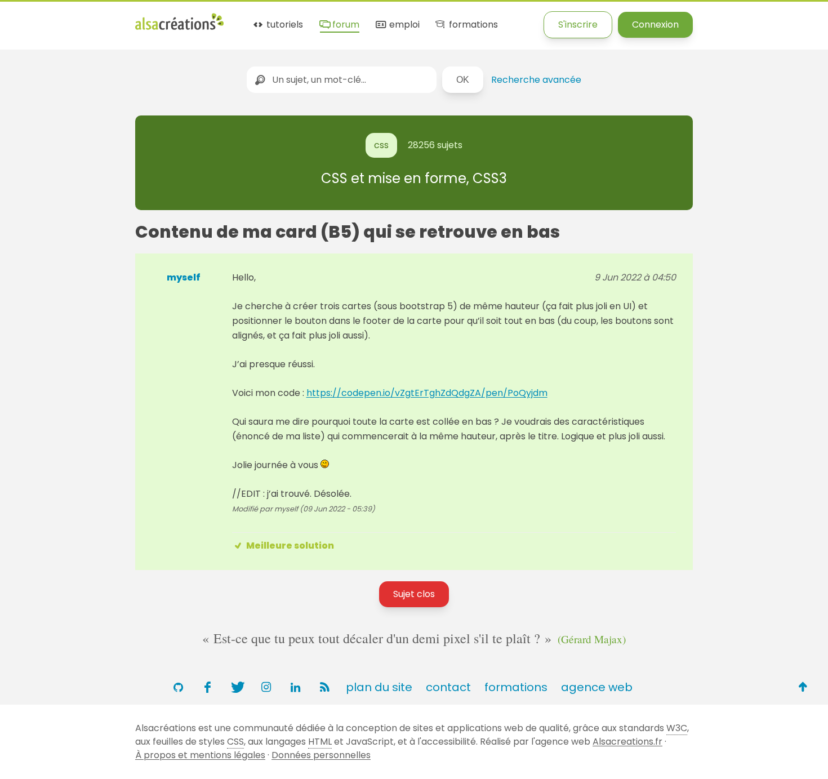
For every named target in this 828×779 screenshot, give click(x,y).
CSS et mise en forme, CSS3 (414, 178)
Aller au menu (30, 18)
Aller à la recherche (204, 18)
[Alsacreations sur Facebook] (207, 687)
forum (344, 25)
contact (448, 687)
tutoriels (283, 25)
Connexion (655, 24)
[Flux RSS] (324, 687)
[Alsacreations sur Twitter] (236, 687)
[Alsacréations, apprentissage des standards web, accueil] (179, 28)
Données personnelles (321, 755)
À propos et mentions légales (200, 755)
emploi (403, 25)
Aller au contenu (110, 18)
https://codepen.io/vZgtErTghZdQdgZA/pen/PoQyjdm (426, 392)
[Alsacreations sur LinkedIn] (295, 687)
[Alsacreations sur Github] (178, 687)
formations (472, 25)
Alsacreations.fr (627, 741)
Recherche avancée (536, 79)
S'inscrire (578, 24)
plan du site (379, 687)
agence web (597, 687)
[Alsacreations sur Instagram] (266, 687)
